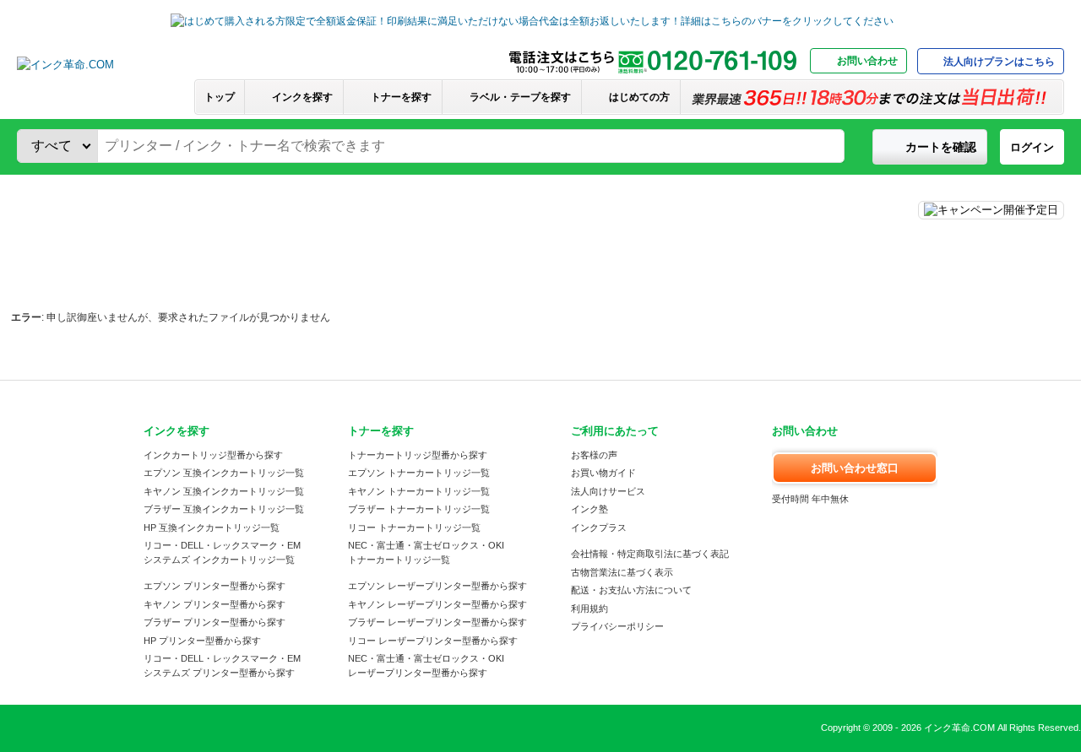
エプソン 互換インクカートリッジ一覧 (224, 473)
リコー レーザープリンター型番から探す (433, 641)
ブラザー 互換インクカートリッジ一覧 (224, 509)
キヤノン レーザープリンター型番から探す (437, 604)
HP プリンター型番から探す (202, 641)
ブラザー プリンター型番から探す (214, 622)
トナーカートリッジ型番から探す (417, 455)
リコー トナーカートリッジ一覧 (414, 527)
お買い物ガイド (603, 473)
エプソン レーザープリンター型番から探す (437, 586)
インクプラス (599, 527)
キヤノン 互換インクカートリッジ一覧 (224, 491)
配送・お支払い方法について (631, 590)
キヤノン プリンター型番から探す (214, 604)
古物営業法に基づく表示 (622, 572)
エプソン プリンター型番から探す (214, 586)
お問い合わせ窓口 (855, 468)
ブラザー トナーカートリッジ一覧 (419, 509)
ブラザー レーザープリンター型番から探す (437, 622)
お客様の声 (594, 455)
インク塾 (589, 509)
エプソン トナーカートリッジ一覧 (419, 473)
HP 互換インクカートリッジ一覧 (212, 527)
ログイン (1032, 147)
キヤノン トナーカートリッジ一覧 (419, 491)
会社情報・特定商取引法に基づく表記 (650, 554)
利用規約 (589, 608)
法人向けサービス (608, 491)
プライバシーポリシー (617, 626)
